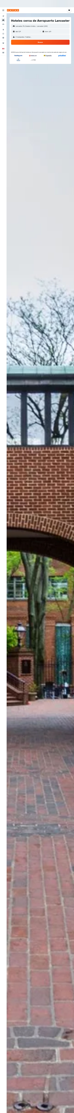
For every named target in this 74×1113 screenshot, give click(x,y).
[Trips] (3, 43)
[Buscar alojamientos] (3, 20)
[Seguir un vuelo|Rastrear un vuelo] (3, 34)
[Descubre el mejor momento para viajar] (3, 38)
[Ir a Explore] (3, 30)
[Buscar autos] (3, 24)
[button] (3, 10)
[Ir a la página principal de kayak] (13, 10)
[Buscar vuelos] (3, 16)
